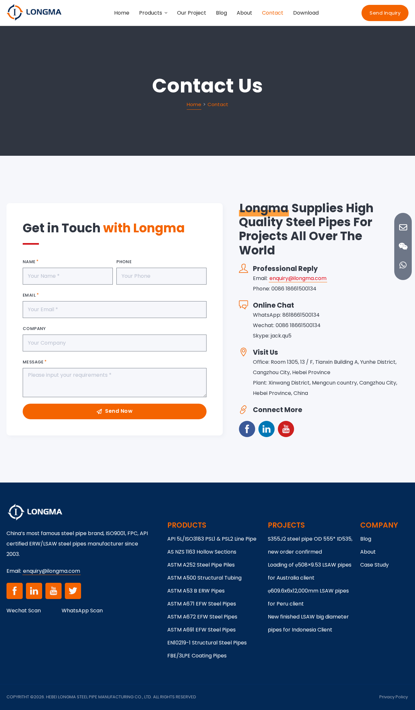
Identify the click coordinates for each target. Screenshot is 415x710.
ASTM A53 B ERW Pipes (196, 590)
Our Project (191, 13)
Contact (272, 13)
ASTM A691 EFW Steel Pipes (201, 629)
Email (29, 295)
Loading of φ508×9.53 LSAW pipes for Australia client (309, 571)
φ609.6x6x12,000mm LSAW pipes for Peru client (308, 597)
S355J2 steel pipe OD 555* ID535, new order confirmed (310, 545)
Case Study (374, 565)
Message (33, 362)
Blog (221, 13)
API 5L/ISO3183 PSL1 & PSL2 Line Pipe (211, 539)
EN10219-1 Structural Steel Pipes (207, 642)
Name (29, 262)
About (244, 13)
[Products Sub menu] (166, 13)
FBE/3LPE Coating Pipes (197, 655)
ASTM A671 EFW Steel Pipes (201, 603)
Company (34, 328)
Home (121, 13)
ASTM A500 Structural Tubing (204, 577)
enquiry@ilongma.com (297, 278)
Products (150, 13)
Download (306, 13)
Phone (124, 262)
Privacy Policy (393, 697)
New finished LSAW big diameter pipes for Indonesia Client (308, 623)
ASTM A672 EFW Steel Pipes (202, 616)
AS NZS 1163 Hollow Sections (201, 552)
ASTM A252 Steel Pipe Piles (201, 565)
